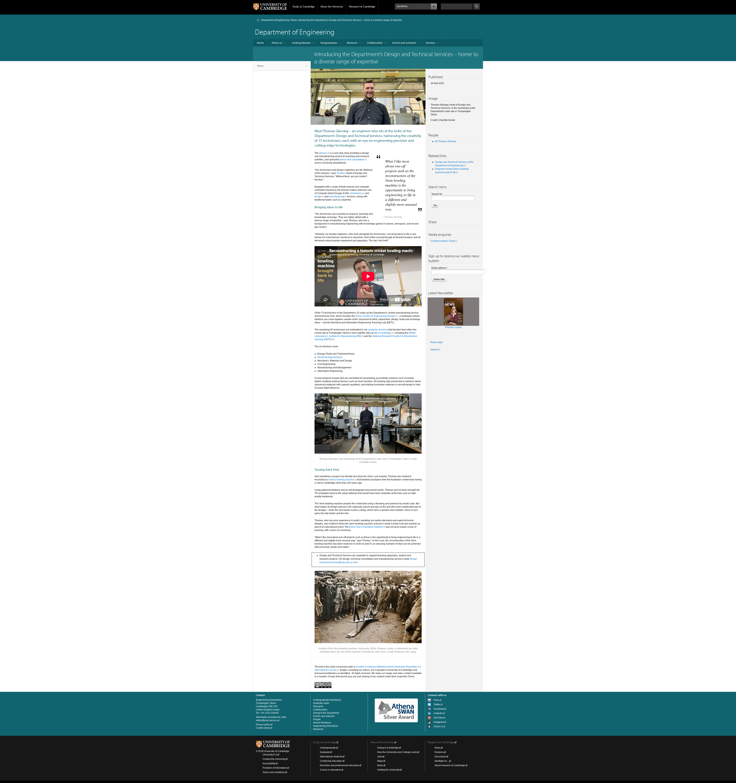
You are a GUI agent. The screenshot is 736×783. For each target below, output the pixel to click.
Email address (439, 268)
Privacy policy (263, 724)
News (294, 20)
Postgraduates (328, 42)
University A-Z (270, 754)
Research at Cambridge (362, 6)
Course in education (330, 769)
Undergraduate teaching (326, 700)
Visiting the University (388, 769)
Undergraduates (301, 42)
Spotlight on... (442, 761)
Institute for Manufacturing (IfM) (345, 336)
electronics (355, 193)
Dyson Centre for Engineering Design (375, 316)
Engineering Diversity (324, 726)
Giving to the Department (326, 713)
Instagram (439, 722)
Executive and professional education (339, 765)
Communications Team (443, 241)
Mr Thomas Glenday (445, 141)
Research (352, 42)
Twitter (437, 704)
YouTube (438, 717)
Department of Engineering (275, 20)
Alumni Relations (322, 722)
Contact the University (274, 759)
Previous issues (453, 327)
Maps (380, 761)
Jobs (379, 756)
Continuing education (331, 761)
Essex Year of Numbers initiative (366, 527)
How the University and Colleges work (397, 752)
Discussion (440, 756)
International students (331, 756)
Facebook (439, 709)
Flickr (436, 700)
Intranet (434, 349)
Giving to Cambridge (388, 747)
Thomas (341, 173)
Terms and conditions (274, 772)
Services (430, 42)
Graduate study (321, 703)
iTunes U (438, 726)
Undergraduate (328, 747)
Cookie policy (263, 727)
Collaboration (375, 42)
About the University (331, 6)
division (323, 153)
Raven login (436, 342)
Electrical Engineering (328, 357)
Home (260, 42)
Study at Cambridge (303, 6)
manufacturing (336, 196)
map (276, 709)
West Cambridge (382, 333)
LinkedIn (438, 713)
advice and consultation (352, 159)
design (318, 196)
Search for (436, 194)
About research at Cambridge (450, 765)
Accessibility (269, 763)
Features (439, 752)
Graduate (325, 752)
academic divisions (378, 329)
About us (277, 42)
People (317, 719)
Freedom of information (275, 768)
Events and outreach (404, 42)
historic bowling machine (341, 479)
